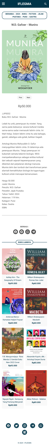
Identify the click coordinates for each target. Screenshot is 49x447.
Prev (20, 97)
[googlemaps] (24, 432)
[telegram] (33, 231)
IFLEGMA (24, 4)
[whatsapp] (27, 231)
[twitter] (21, 231)
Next (28, 97)
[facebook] (15, 231)
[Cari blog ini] (45, 4)
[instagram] (24, 425)
